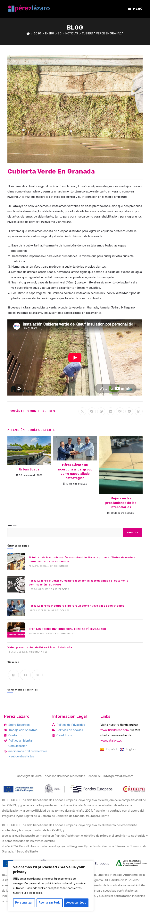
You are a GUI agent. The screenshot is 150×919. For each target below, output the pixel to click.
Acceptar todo (76, 902)
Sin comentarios (59, 566)
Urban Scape (29, 469)
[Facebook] (25, 675)
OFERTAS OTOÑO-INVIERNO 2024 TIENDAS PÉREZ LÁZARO (67, 629)
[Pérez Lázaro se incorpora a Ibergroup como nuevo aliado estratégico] (15, 607)
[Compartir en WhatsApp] (139, 411)
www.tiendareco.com (114, 730)
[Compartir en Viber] (120, 411)
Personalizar (24, 902)
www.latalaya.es (111, 740)
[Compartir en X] (82, 411)
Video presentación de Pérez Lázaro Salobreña (39, 647)
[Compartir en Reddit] (129, 411)
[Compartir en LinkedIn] (110, 411)
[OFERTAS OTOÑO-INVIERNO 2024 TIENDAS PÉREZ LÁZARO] (15, 630)
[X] (13, 675)
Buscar (12, 525)
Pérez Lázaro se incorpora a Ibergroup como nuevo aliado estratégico (75, 471)
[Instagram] (37, 675)
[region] (51, 886)
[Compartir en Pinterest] (101, 411)
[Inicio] (28, 33)
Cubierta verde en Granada (102, 33)
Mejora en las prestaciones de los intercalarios (120, 502)
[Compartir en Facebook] (92, 411)
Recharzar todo (50, 902)
